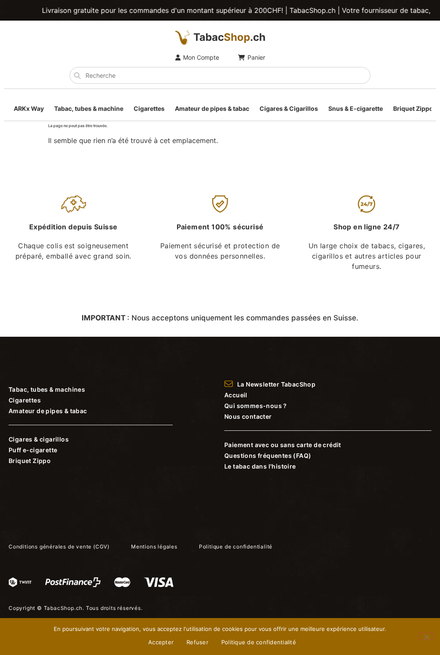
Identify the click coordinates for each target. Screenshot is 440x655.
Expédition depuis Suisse (73, 226)
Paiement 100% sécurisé (220, 226)
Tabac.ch (229, 37)
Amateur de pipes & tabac (212, 108)
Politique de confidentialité (258, 642)
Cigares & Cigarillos (289, 108)
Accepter (161, 642)
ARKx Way (29, 108)
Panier (256, 57)
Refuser (197, 642)
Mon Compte (201, 57)
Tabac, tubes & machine (88, 108)
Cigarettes (149, 108)
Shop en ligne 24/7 (366, 226)
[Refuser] (426, 636)
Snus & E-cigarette (355, 108)
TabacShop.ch (63, 608)
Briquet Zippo (413, 108)
